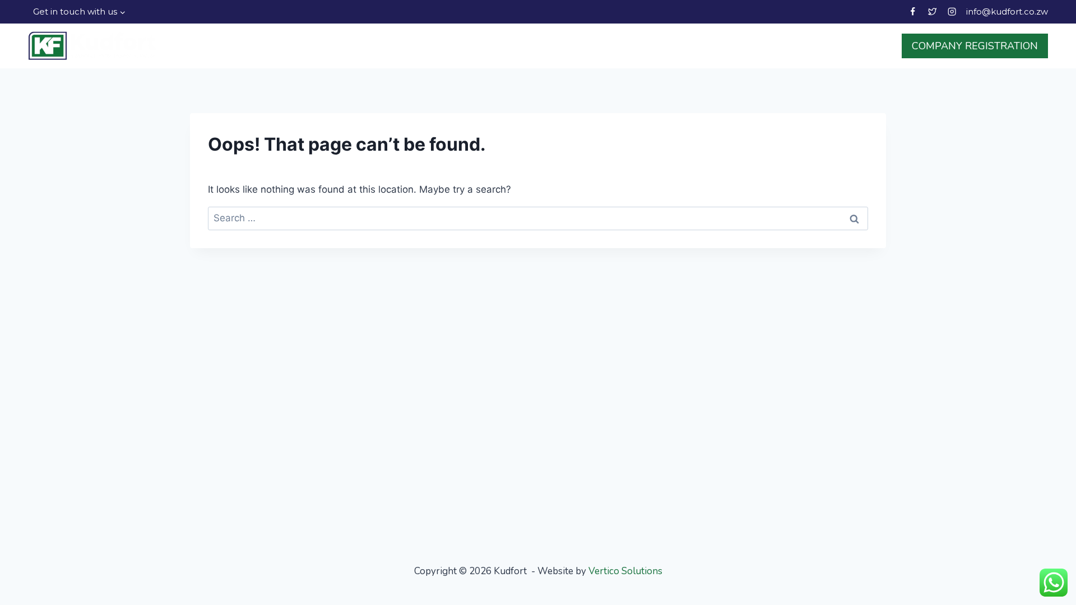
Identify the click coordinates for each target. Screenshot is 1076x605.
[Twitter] (932, 12)
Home (607, 45)
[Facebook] (912, 12)
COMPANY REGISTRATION (975, 46)
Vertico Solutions (625, 571)
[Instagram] (952, 12)
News (804, 45)
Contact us (861, 45)
